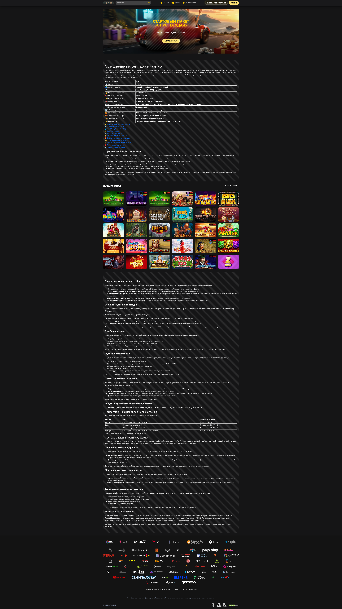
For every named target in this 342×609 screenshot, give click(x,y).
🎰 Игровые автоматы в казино (116, 136)
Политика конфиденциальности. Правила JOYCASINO (162, 589)
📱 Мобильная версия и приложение (118, 143)
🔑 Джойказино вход (112, 131)
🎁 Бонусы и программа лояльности (117, 138)
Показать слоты (230, 186)
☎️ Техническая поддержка (114, 145)
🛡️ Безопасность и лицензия (115, 147)
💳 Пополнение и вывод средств (116, 140)
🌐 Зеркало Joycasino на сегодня (116, 129)
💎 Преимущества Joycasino (114, 126)
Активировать (171, 41)
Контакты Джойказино (189, 589)
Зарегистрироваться (216, 3)
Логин (234, 3)
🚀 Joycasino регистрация (114, 133)
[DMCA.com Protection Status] (233, 605)
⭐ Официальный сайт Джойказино (117, 124)
